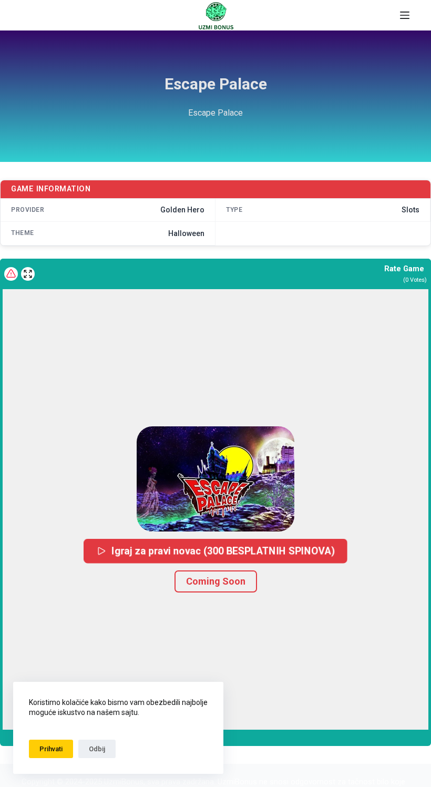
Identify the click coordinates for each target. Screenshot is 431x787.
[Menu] (404, 15)
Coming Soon (215, 581)
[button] (215, 479)
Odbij (97, 749)
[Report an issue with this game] (11, 274)
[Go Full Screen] (28, 274)
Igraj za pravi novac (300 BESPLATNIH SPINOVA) (223, 551)
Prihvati (51, 749)
